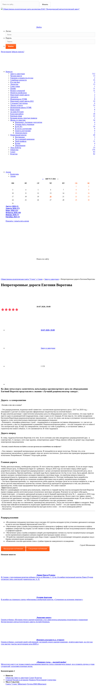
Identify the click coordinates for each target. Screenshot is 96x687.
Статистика (51, 680)
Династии (14, 84)
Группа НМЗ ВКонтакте (36, 684)
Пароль (8, 38)
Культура (13, 154)
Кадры (17, 143)
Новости (9, 72)
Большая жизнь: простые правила (23, 118)
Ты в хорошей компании (25, 139)
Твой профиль (20, 141)
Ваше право (15, 110)
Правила (32, 680)
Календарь (14, 174)
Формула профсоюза (18, 93)
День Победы (15, 148)
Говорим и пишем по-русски (21, 78)
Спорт (12, 152)
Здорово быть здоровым (24, 124)
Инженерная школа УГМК (20, 107)
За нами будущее (17, 112)
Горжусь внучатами (23, 131)
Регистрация (6, 52)
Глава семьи (15, 86)
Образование (20, 145)
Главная (9, 680)
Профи (13, 88)
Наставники (20, 137)
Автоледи (14, 97)
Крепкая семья (16, 116)
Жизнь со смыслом (17, 120)
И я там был (15, 82)
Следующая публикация (38, 549)
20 (50, 196)
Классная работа (16, 114)
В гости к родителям (23, 129)
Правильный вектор (18, 135)
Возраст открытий (17, 91)
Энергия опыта (21, 133)
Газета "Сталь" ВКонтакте (16, 684)
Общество (14, 150)
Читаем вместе (16, 76)
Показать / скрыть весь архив (17, 221)
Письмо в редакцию (20, 680)
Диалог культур (16, 105)
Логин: (8, 31)
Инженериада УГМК (18, 99)
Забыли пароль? (17, 52)
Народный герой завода (19, 95)
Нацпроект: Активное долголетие (28, 122)
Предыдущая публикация (13, 549)
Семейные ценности (18, 80)
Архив (8, 172)
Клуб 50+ (18, 126)
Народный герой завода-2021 (22, 101)
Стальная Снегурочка (19, 103)
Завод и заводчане (17, 74)
